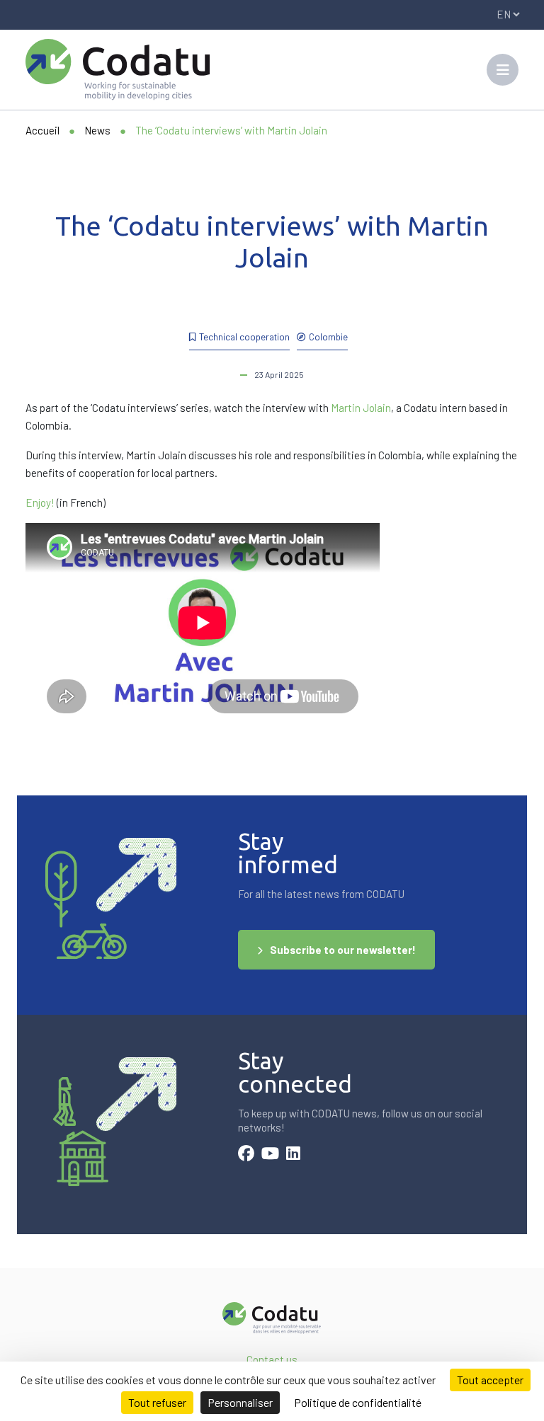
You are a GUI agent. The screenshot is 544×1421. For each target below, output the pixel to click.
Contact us (272, 1359)
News (97, 130)
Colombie (328, 336)
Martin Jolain (361, 407)
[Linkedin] (293, 1155)
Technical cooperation (244, 336)
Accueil (43, 130)
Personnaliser (240, 1402)
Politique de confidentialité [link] (357, 1402)
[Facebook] (246, 1155)
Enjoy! (40, 502)
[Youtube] (270, 1155)
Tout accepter (490, 1379)
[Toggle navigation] (502, 70)
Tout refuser (157, 1402)
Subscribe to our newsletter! (343, 949)
